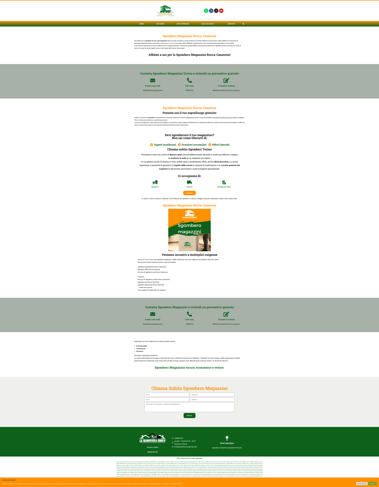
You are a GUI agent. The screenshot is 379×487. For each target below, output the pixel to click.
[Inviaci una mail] (152, 80)
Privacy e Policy (152, 447)
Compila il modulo (226, 85)
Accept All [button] (372, 483)
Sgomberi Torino (168, 43)
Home (141, 24)
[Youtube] (221, 10)
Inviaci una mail (152, 85)
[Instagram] (216, 10)
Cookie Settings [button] (361, 483)
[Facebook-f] (211, 10)
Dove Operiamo (183, 24)
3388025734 (190, 117)
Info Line (189, 85)
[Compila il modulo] (226, 80)
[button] (243, 23)
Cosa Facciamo (207, 24)
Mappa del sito (153, 452)
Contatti (231, 24)
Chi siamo (160, 24)
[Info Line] (189, 80)
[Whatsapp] (206, 10)
